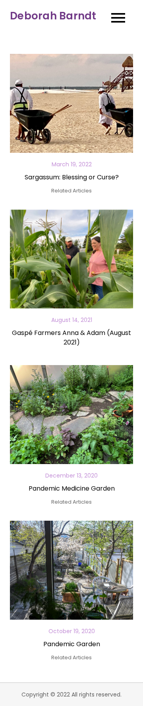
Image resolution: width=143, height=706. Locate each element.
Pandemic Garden (71, 644)
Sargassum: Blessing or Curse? (72, 177)
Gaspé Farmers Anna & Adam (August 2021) (71, 337)
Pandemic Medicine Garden (72, 488)
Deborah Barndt (53, 16)
